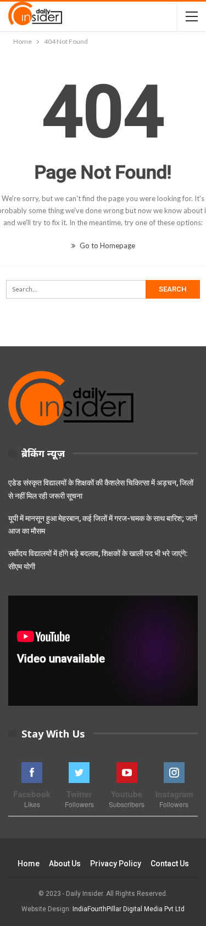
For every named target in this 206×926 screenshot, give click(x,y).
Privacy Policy (115, 863)
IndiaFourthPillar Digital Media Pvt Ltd (129, 909)
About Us (65, 863)
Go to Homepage (106, 245)
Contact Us (170, 863)
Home (29, 863)
